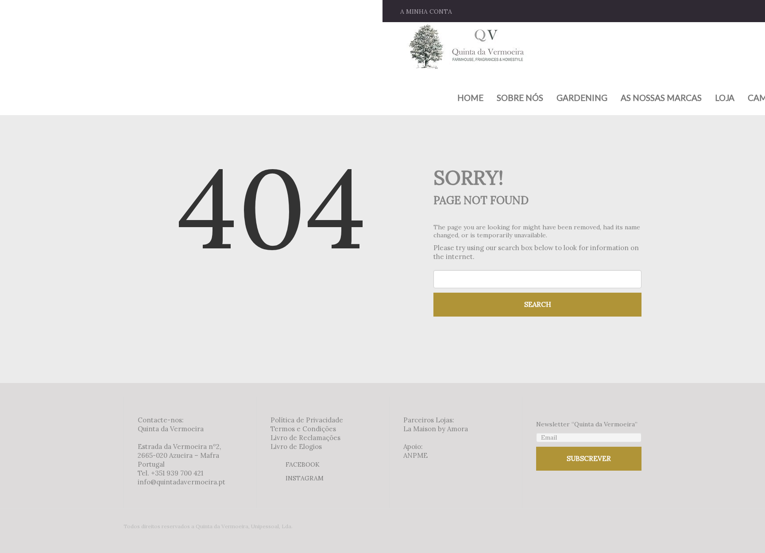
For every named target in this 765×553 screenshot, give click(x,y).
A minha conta (426, 11)
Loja (724, 98)
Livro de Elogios (296, 446)
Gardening (581, 98)
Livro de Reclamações (305, 437)
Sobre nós (520, 98)
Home (470, 98)
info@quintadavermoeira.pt (181, 482)
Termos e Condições (303, 429)
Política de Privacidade (306, 420)
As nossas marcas (661, 98)
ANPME (415, 455)
